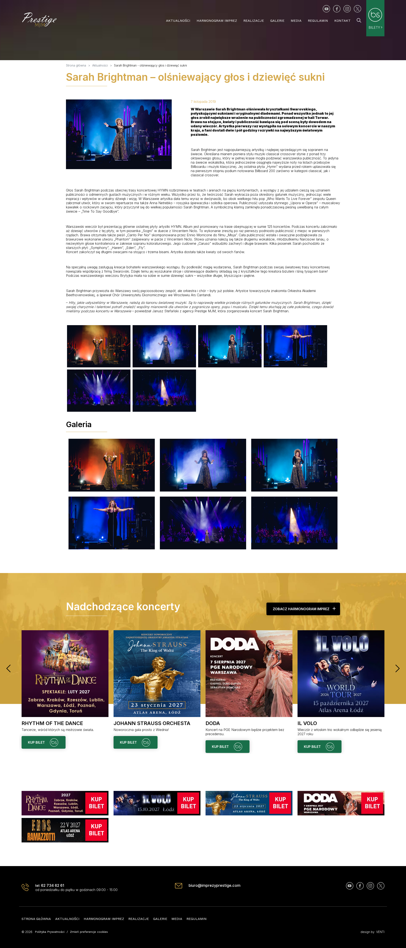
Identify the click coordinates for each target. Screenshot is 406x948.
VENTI (380, 932)
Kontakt (342, 21)
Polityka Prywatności (49, 931)
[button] (8, 668)
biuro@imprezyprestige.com (214, 885)
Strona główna (36, 919)
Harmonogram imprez (217, 21)
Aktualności (178, 21)
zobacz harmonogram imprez (301, 609)
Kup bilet (37, 742)
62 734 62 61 (52, 885)
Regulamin (318, 21)
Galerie (277, 21)
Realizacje (253, 21)
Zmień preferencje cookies (89, 931)
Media (296, 21)
